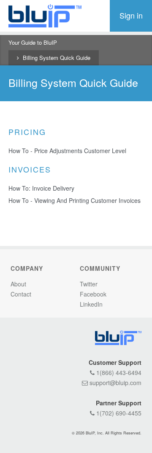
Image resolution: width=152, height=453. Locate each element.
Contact (21, 294)
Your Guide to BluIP (32, 42)
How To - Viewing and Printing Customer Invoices (74, 200)
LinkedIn (91, 304)
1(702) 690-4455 (118, 413)
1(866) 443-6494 (118, 372)
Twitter (89, 284)
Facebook (93, 294)
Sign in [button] (131, 15)
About (18, 284)
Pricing (27, 131)
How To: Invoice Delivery (41, 188)
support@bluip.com (114, 382)
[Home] (44, 15)
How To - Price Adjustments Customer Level (67, 150)
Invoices (29, 169)
